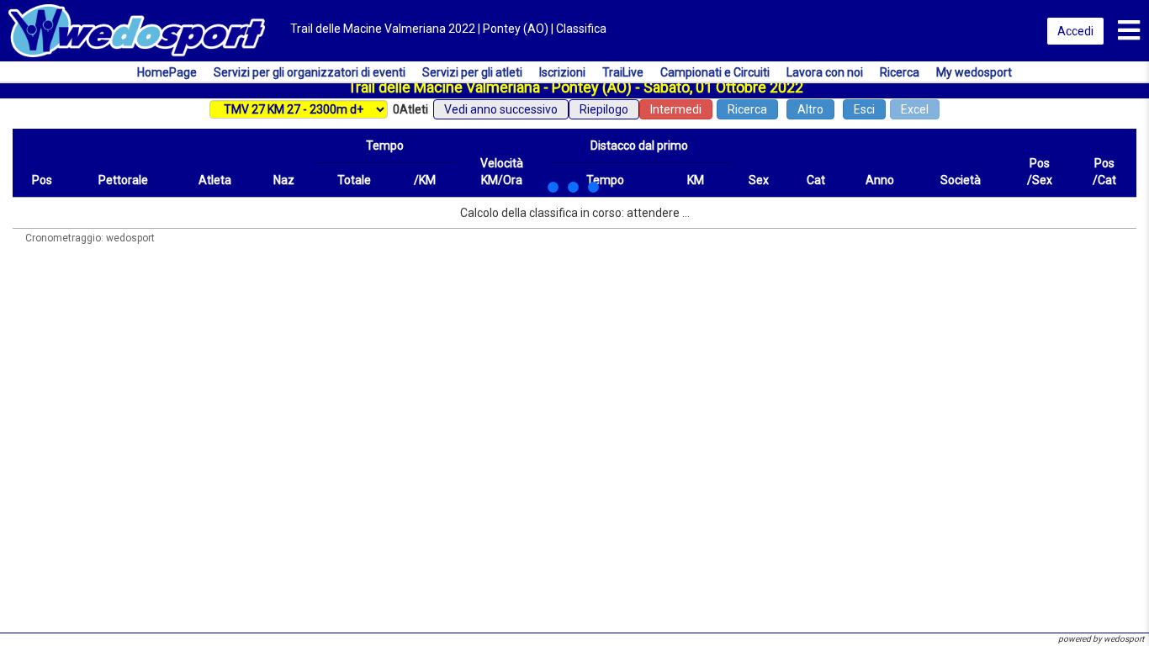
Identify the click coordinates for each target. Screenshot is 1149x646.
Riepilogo (604, 109)
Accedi (1075, 31)
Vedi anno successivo (501, 109)
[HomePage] (136, 29)
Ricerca (747, 109)
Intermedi (676, 109)
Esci (864, 109)
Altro (810, 109)
